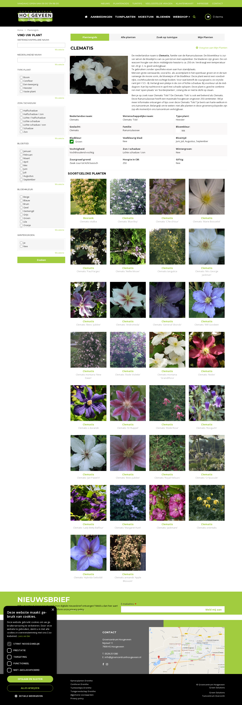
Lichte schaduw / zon (34, 124)
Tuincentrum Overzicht (213, 696)
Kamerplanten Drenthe (82, 680)
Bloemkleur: (25, 189)
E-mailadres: (128, 603)
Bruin (26, 204)
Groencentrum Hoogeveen (116, 639)
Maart (26, 158)
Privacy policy (77, 698)
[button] (30, 696)
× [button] (52, 609)
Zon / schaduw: (26, 103)
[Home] (86, 17)
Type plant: (24, 69)
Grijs (25, 214)
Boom (26, 77)
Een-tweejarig (30, 84)
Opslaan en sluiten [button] (30, 679)
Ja (24, 242)
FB (103, 663)
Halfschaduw (30, 110)
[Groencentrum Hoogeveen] (35, 16)
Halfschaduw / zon (33, 114)
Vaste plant (29, 91)
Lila (25, 221)
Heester (27, 88)
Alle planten (128, 37)
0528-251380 (111, 653)
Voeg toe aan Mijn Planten (213, 47)
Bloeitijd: (23, 143)
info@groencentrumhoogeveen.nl (123, 657)
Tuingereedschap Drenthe (83, 691)
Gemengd (28, 211)
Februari (27, 154)
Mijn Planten (205, 37)
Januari (27, 151)
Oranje (27, 225)
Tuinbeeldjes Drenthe (81, 687)
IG (107, 663)
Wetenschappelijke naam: (33, 39)
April (25, 162)
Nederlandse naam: (29, 54)
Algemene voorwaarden (82, 694)
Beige (26, 197)
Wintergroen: (26, 235)
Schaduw (28, 128)
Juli (24, 172)
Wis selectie (59, 49)
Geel (26, 207)
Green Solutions (217, 687)
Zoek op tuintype (166, 37)
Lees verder (24, 636)
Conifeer (28, 81)
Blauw (26, 200)
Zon (25, 132)
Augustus (28, 176)
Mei (25, 165)
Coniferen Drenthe (80, 684)
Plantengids (90, 37)
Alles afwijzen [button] (30, 688)
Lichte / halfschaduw (34, 117)
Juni (25, 169)
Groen (26, 218)
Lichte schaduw (31, 121)
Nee (25, 246)
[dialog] (30, 653)
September (29, 179)
